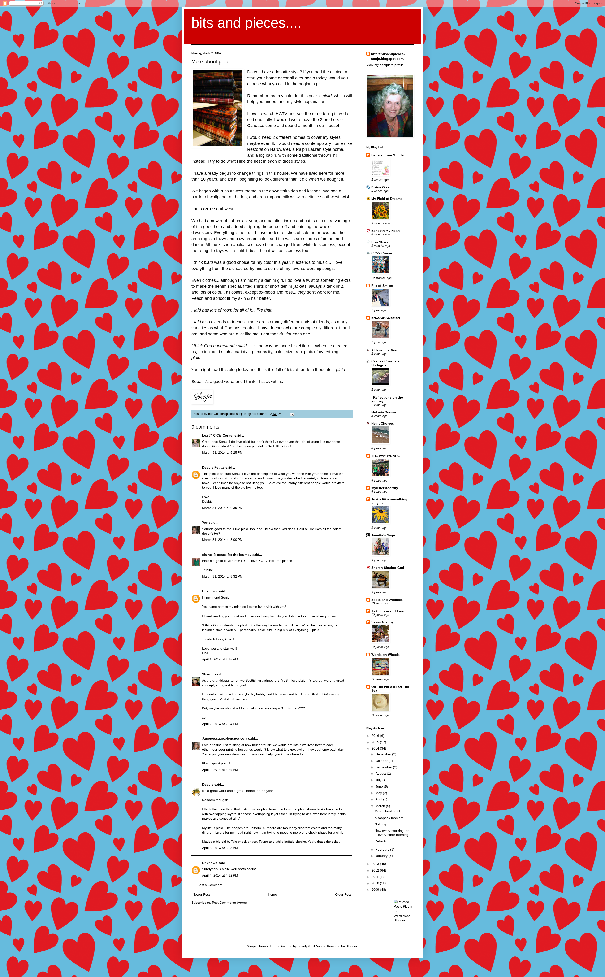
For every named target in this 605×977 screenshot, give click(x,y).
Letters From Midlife (387, 155)
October (382, 761)
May (379, 793)
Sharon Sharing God (387, 567)
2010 (376, 883)
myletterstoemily (384, 488)
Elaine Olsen (381, 187)
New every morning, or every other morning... (393, 833)
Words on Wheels (385, 654)
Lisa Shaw (379, 242)
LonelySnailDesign (311, 946)
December (384, 754)
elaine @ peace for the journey (226, 554)
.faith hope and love (387, 611)
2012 (376, 870)
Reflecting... (383, 841)
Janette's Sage (383, 535)
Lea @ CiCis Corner (217, 435)
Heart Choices (382, 423)
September (384, 767)
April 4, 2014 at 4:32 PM (220, 875)
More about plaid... (389, 811)
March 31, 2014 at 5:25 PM (222, 452)
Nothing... (382, 824)
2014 (376, 748)
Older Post (343, 894)
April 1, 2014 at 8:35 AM (220, 659)
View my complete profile (385, 65)
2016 (376, 736)
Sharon (208, 674)
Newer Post (201, 894)
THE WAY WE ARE (385, 456)
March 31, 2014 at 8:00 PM (222, 540)
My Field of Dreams (386, 198)
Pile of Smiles (382, 285)
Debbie (207, 784)
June (380, 786)
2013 (376, 864)
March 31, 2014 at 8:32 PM (222, 576)
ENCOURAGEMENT (386, 318)
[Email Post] (291, 414)
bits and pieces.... (246, 23)
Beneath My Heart (385, 231)
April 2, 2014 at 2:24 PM (220, 724)
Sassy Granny (382, 622)
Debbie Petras (213, 467)
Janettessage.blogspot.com (224, 738)
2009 (376, 889)
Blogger (351, 946)
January (382, 856)
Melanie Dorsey (383, 412)
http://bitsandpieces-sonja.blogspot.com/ (388, 56)
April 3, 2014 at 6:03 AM (220, 848)
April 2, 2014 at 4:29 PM (220, 770)
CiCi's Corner (381, 253)
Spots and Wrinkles (387, 600)
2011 (376, 877)
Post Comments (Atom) (229, 902)
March (381, 806)
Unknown (209, 591)
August (381, 773)
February (383, 849)
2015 (376, 742)
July (379, 780)
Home (272, 894)
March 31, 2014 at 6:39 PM (222, 508)
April (379, 799)
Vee (205, 522)
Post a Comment (209, 885)
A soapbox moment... (390, 818)
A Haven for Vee (384, 350)
